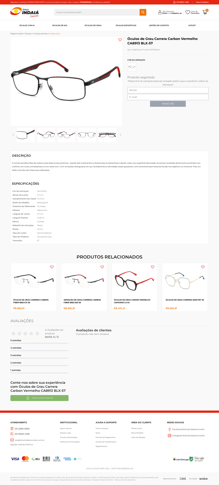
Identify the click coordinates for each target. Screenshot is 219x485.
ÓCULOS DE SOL (59, 25)
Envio (98, 433)
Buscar (143, 12)
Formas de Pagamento (105, 437)
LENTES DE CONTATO (159, 25)
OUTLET (192, 25)
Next (120, 135)
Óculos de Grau (41, 33)
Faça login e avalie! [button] (42, 398)
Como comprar (102, 428)
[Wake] (203, 479)
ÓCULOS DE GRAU (93, 25)
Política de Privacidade (70, 442)
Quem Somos (66, 428)
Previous (13, 135)
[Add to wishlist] (120, 40)
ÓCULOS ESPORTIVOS (126, 25)
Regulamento (101, 446)
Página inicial (16, 33)
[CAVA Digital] (183, 479)
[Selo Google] (199, 459)
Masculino (55, 33)
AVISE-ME (168, 103)
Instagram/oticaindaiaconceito (188, 435)
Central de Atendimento (106, 442)
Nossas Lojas (65, 433)
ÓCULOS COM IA (27, 25)
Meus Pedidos (202, 2)
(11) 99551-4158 (182, 2)
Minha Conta (136, 428)
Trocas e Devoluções (68, 437)
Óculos (28, 33)
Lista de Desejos (138, 437)
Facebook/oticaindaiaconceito (188, 429)
